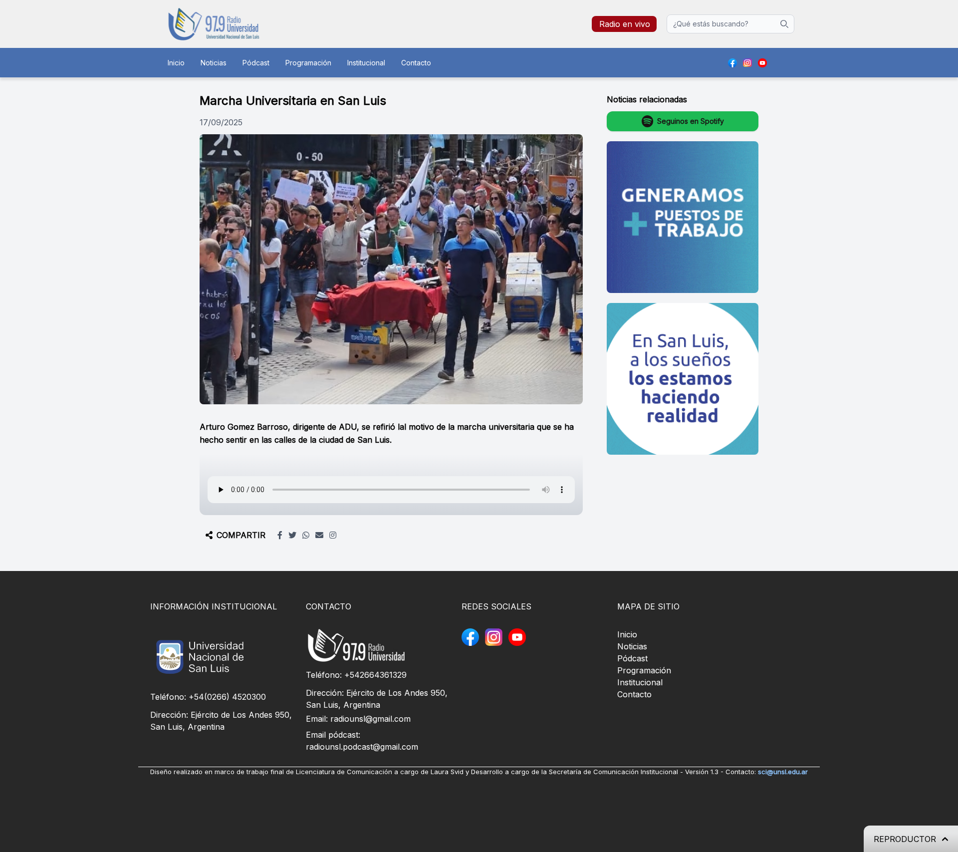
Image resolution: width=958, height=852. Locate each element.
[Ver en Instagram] (332, 535)
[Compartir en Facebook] (279, 535)
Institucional (366, 62)
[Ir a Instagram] (747, 62)
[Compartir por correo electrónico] (319, 535)
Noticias (214, 62)
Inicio (176, 62)
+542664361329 (375, 675)
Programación (308, 62)
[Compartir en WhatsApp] (305, 535)
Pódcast (255, 62)
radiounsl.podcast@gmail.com (362, 747)
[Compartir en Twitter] (292, 535)
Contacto (416, 62)
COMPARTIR (241, 535)
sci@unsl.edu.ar (783, 772)
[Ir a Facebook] (732, 62)
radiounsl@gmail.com (370, 719)
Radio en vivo (624, 24)
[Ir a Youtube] (762, 62)
